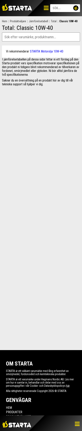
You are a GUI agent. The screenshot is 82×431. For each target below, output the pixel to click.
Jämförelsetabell (38, 21)
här (67, 385)
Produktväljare (18, 21)
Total (54, 21)
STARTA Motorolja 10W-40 (46, 51)
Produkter (14, 412)
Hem (4, 21)
